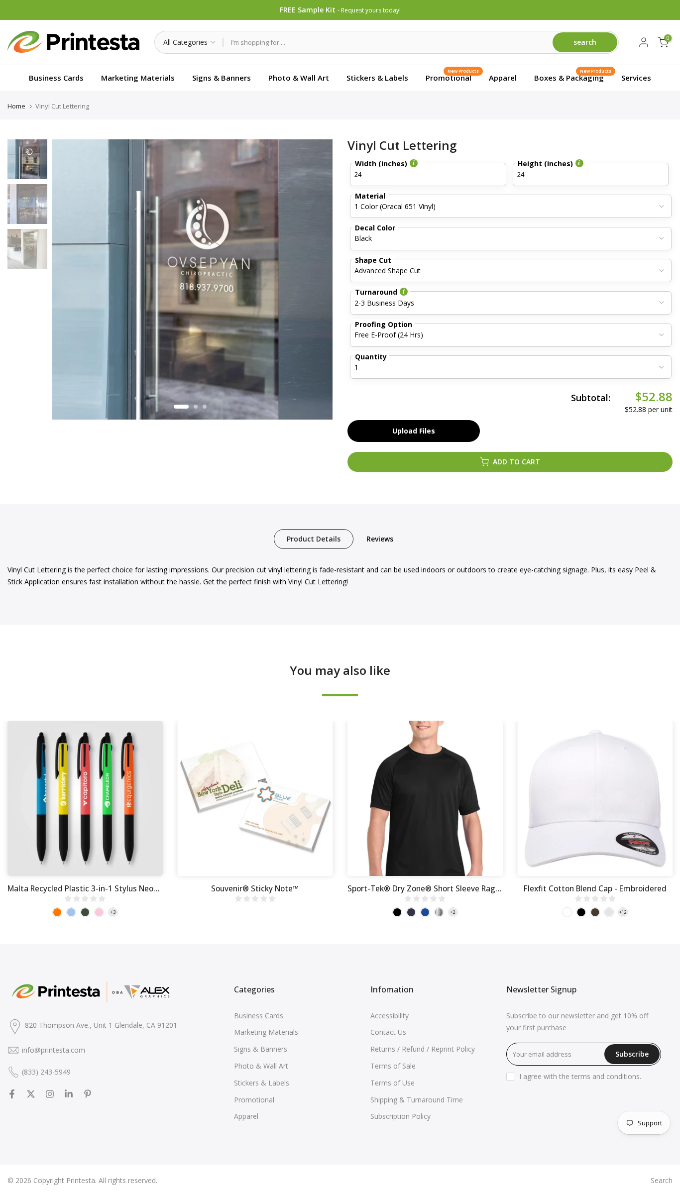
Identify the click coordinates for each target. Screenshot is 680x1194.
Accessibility (389, 1015)
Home (16, 106)
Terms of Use (392, 1082)
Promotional (452, 76)
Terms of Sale (393, 1066)
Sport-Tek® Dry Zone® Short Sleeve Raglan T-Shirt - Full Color (460, 888)
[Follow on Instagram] (49, 1094)
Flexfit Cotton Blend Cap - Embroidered (595, 888)
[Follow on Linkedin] (68, 1094)
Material (370, 196)
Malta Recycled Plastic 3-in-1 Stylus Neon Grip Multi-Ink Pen (115, 888)
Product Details (313, 538)
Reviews (379, 538)
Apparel (503, 78)
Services (636, 78)
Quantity (371, 356)
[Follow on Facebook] (11, 1094)
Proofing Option (383, 324)
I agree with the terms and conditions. (580, 1076)
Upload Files (413, 430)
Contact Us (388, 1032)
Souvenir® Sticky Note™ (255, 888)
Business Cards (56, 78)
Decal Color (375, 227)
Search (662, 1180)
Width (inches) (381, 164)
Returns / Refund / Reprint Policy (422, 1049)
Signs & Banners (221, 78)
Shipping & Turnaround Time (416, 1099)
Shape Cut (373, 260)
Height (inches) (545, 164)
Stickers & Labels (377, 78)
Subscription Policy (400, 1116)
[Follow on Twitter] (30, 1094)
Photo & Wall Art (298, 78)
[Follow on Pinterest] (87, 1094)
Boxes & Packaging (572, 76)
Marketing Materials (138, 78)
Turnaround (376, 292)
